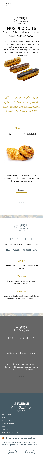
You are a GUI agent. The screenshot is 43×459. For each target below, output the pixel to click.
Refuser (12, 452)
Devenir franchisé (8, 420)
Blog (3, 426)
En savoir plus (32, 445)
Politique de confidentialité (12, 433)
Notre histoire (7, 414)
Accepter (30, 452)
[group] (21, 161)
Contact (5, 429)
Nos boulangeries (8, 423)
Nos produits (6, 417)
